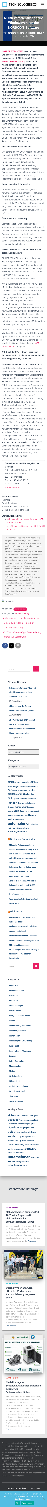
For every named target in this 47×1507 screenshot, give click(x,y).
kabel (34, 798)
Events (12, 1021)
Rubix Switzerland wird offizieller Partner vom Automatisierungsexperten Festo (21, 1292)
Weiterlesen (27, 1503)
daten (21, 790)
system (16, 819)
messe (31, 807)
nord (38, 618)
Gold (10, 798)
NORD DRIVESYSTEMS (13, 623)
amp (33, 782)
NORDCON (29, 623)
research (30, 811)
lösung (33, 803)
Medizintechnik (15, 1076)
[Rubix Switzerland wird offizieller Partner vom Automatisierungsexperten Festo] (23, 1264)
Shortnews (13, 1096)
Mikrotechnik (14, 1081)
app (37, 782)
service (10, 816)
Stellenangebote (16, 1101)
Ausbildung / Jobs (16, 990)
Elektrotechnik (15, 1011)
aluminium (26, 782)
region (24, 811)
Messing (10, 811)
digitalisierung (16, 793)
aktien (11, 781)
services (17, 816)
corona (15, 790)
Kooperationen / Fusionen (20, 1051)
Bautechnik (14, 995)
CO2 (10, 790)
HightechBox (17, 911)
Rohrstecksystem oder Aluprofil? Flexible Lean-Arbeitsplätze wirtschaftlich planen (22, 692)
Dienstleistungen (16, 1005)
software (30, 815)
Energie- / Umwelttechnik (19, 1016)
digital (32, 790)
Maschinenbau (20, 609)
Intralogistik (14, 1046)
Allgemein (13, 985)
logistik (28, 803)
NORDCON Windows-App (14, 632)
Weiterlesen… (33, 1241)
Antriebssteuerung (11, 618)
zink (9, 828)
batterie (23, 787)
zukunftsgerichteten (17, 831)
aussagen (14, 786)
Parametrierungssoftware (14, 637)
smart (22, 816)
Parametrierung (34, 632)
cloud (35, 786)
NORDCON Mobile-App (13, 627)
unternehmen (19, 823)
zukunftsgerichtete (20, 828)
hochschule (28, 798)
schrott (36, 811)
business (29, 787)
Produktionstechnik (17, 1091)
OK (17, 1503)
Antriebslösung (22, 613)
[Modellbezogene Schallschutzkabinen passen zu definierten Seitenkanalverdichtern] (23, 1354)
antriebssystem (28, 618)
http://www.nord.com (14, 487)
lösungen (11, 807)
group (16, 798)
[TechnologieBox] (20, 4)
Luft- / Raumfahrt (16, 1061)
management (21, 807)
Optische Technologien (18, 1086)
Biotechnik (13, 1001)
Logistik (12, 1056)
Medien (12, 1071)
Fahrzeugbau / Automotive (20, 1026)
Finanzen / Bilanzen (17, 1031)
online (17, 810)
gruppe (21, 798)
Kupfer (20, 803)
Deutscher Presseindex (22, 839)
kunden (12, 802)
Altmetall (18, 782)
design (26, 790)
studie (10, 819)
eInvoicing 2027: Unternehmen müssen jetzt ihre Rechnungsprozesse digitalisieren (23, 921)
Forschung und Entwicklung (20, 1041)
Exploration (29, 794)
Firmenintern (14, 1036)
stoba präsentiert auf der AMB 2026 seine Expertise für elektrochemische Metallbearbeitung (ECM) (22, 1216)
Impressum (35, 1488)
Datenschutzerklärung (17, 1488)
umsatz (21, 819)
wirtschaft (35, 824)
